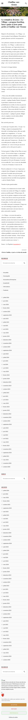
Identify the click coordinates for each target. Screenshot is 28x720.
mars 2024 (6, 371)
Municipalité (6, 276)
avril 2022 (5, 438)
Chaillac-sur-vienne (14, 3)
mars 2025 (6, 332)
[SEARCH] (24, 263)
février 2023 (6, 406)
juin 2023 (5, 396)
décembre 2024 (7, 339)
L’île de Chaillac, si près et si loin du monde (14, 252)
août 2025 (6, 318)
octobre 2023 (6, 389)
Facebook (5, 290)
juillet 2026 (6, 297)
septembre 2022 (7, 424)
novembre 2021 (7, 449)
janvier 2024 (6, 378)
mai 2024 (5, 364)
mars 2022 (6, 442)
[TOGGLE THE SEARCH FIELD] (26, 3)
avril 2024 (5, 368)
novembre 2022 (7, 417)
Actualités (5, 272)
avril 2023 (5, 399)
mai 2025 (5, 325)
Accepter (14, 704)
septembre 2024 (7, 350)
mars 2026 (6, 304)
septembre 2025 (7, 315)
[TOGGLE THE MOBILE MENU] (2, 3)
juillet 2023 (6, 392)
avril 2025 (5, 329)
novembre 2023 (7, 385)
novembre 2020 (7, 463)
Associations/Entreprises (9, 279)
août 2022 (6, 428)
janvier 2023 (6, 410)
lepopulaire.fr (17, 244)
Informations (6, 286)
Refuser (14, 709)
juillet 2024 (6, 357)
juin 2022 (5, 431)
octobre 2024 (6, 346)
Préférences (14, 713)
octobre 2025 (6, 311)
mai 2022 (5, 435)
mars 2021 (6, 459)
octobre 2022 (6, 421)
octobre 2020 (6, 466)
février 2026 (6, 308)
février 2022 (6, 445)
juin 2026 (5, 301)
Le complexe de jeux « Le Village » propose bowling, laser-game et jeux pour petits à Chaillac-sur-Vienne (13, 23)
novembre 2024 (7, 343)
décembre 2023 (7, 382)
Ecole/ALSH (6, 283)
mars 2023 (6, 403)
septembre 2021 (7, 452)
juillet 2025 (6, 322)
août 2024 (6, 353)
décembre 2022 (7, 413)
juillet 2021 (6, 456)
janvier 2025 (6, 336)
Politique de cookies (13, 717)
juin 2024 (5, 361)
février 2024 (6, 375)
